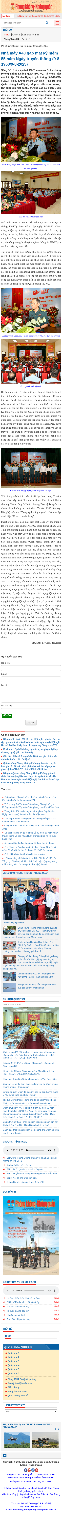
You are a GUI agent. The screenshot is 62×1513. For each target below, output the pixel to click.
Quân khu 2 (13, 1357)
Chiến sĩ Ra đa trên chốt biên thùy (23, 1302)
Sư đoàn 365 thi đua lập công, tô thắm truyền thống (29, 843)
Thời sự (7, 30)
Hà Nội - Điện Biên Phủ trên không (23, 1298)
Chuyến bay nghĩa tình (13, 922)
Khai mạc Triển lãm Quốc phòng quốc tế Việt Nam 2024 (30, 1079)
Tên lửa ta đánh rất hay (18, 1306)
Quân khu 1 (13, 1353)
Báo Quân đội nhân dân (20, 1383)
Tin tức (7, 34)
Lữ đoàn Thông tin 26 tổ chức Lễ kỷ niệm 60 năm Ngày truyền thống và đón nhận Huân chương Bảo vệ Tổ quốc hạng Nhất (30, 836)
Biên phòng (14, 1387)
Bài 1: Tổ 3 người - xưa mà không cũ (24, 1169)
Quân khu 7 (13, 1373)
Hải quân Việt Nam (17, 1391)
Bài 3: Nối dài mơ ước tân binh (22, 1178)
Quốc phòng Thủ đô (18, 1395)
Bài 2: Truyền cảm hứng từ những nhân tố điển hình (32, 1173)
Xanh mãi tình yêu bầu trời (19, 1165)
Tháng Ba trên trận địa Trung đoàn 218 (25, 1182)
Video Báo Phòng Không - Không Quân (25, 873)
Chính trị (16, 34)
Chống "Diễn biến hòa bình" (17, 39)
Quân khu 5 (13, 1369)
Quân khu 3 (13, 1361)
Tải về (56, 1298)
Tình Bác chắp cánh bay (18, 1319)
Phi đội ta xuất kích (16, 1315)
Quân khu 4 (13, 1365)
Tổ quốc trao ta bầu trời (18, 1311)
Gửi (32, 722)
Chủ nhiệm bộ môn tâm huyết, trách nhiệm (24, 854)
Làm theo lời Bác (30, 34)
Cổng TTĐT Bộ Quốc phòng (22, 1379)
